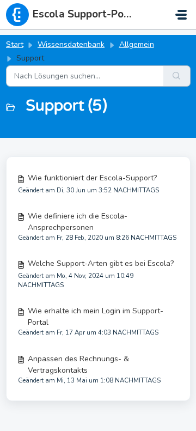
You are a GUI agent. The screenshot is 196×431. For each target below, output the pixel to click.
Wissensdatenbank (71, 44)
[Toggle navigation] (181, 14)
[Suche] (177, 76)
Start (14, 44)
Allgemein (136, 44)
